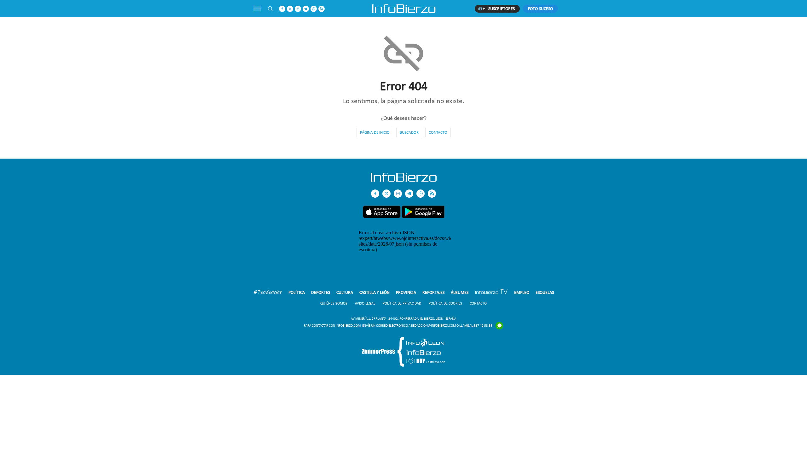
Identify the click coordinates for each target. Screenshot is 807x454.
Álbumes (459, 292)
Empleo (521, 292)
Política (296, 292)
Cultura (344, 292)
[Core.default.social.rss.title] (321, 9)
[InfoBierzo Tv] (491, 293)
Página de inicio (375, 132)
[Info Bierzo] (403, 180)
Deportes (320, 292)
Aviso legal (365, 303)
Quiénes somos (333, 303)
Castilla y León (374, 292)
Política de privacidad (402, 303)
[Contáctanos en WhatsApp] (314, 9)
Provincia (406, 292)
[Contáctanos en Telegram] (306, 9)
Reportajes (433, 292)
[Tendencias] (267, 293)
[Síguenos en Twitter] (290, 9)
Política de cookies (445, 303)
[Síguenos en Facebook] (282, 9)
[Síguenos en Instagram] (298, 9)
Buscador (409, 132)
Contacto (438, 132)
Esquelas (545, 292)
